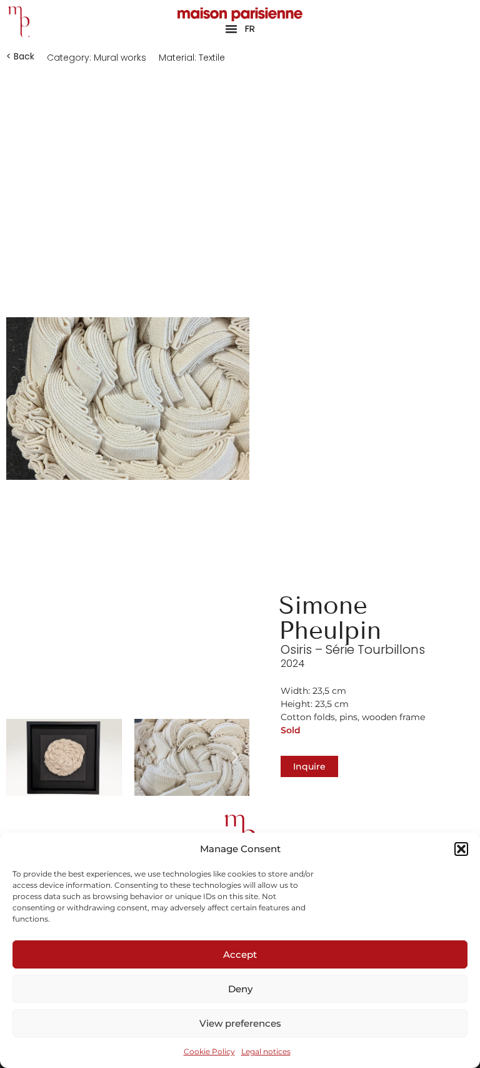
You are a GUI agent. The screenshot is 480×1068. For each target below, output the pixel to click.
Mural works (120, 57)
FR (250, 28)
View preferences (240, 1023)
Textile (212, 57)
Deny (240, 989)
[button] (461, 849)
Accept (240, 954)
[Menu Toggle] (231, 29)
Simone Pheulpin (330, 618)
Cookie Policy (209, 1051)
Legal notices (266, 1051)
